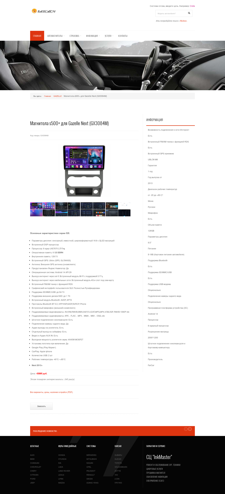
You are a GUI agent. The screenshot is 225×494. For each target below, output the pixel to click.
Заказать (41, 406)
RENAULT (90, 474)
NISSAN (89, 463)
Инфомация (92, 35)
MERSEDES (91, 455)
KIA (59, 463)
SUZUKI (118, 459)
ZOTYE (118, 470)
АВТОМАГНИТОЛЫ (55, 35)
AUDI (32, 455)
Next (190, 429)
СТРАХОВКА (74, 35)
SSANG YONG (92, 482)
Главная (37, 35)
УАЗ (116, 474)
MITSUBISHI (91, 459)
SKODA (89, 478)
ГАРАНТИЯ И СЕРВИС (155, 446)
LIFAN (60, 478)
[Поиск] (189, 13)
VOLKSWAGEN (121, 466)
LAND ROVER (64, 470)
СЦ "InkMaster (158, 457)
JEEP (32, 482)
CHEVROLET (35, 466)
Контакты (122, 35)
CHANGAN (34, 463)
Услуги (108, 35)
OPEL (88, 466)
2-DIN (117, 478)
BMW (32, 459)
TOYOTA (118, 463)
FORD (32, 478)
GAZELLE (58, 96)
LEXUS (61, 474)
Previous (186, 429)
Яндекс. (183, 20)
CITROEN (34, 474)
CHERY (33, 470)
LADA (60, 466)
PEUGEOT (90, 470)
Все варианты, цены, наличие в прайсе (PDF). (51, 392)
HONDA (61, 455)
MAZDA (61, 482)
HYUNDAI (62, 459)
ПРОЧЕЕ (118, 482)
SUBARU (118, 455)
